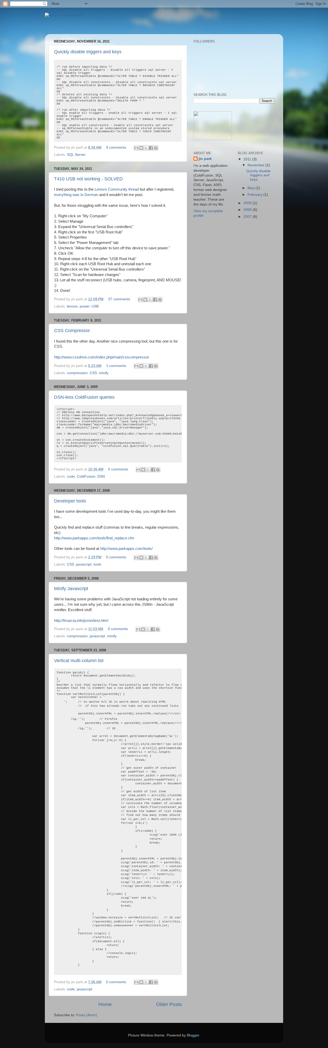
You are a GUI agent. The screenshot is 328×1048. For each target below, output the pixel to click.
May (251, 188)
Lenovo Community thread (117, 189)
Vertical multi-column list (79, 660)
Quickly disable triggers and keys (87, 51)
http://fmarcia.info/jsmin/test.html (81, 621)
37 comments (119, 299)
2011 (247, 159)
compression (77, 373)
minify (103, 373)
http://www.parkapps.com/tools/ (126, 549)
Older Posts (169, 1004)
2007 (248, 217)
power (84, 306)
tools (97, 564)
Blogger (193, 1035)
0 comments (118, 469)
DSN (101, 476)
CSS (93, 373)
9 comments (116, 147)
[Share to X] (146, 147)
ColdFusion (86, 476)
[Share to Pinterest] (155, 147)
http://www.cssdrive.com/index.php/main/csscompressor (101, 357)
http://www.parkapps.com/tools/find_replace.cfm (94, 538)
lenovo (72, 306)
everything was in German (76, 195)
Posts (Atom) (86, 1015)
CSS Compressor (72, 330)
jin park (205, 159)
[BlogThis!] (141, 147)
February (255, 195)
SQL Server (76, 155)
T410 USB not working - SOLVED (88, 178)
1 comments (116, 366)
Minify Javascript (71, 588)
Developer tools (70, 501)
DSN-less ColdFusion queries (84, 397)
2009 (248, 203)
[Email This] (136, 147)
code (71, 476)
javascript (83, 564)
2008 (248, 210)
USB (95, 306)
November (256, 165)
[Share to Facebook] (150, 147)
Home (105, 1004)
